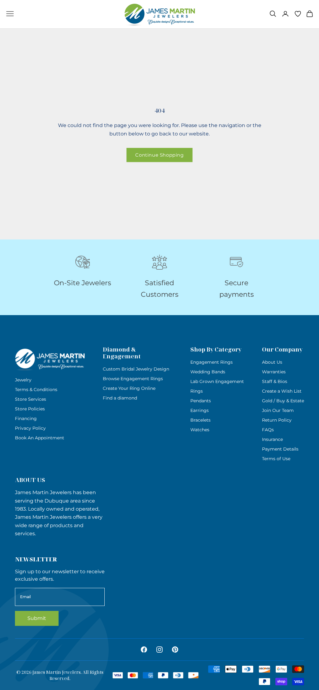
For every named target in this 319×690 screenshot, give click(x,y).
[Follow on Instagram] (159, 649)
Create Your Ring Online (129, 388)
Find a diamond (120, 398)
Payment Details (280, 449)
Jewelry (23, 380)
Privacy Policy (30, 428)
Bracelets (200, 420)
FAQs (268, 429)
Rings (196, 391)
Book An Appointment (39, 438)
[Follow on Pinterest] (175, 649)
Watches (199, 429)
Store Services (30, 399)
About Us (272, 362)
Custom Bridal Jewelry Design (136, 369)
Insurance (272, 439)
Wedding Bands (207, 372)
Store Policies (30, 409)
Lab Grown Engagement (217, 381)
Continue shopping (159, 155)
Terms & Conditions (36, 389)
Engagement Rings (211, 362)
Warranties (274, 372)
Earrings (199, 410)
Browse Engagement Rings (133, 378)
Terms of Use (276, 458)
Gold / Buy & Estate (283, 401)
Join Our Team (278, 410)
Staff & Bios (274, 381)
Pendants (200, 401)
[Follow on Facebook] (144, 649)
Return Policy (277, 420)
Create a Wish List (282, 391)
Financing (26, 418)
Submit (36, 618)
